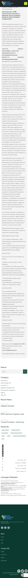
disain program (5, 430)
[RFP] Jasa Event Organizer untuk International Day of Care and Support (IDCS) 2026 (13, 489)
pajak (3, 436)
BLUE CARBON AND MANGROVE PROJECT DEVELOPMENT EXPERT (14, 487)
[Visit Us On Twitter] (22, 571)
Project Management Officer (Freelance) (9, 481)
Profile (2, 551)
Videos (2, 557)
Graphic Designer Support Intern (8, 480)
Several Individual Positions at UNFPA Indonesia (11, 494)
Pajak (2, 392)
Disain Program (5, 383)
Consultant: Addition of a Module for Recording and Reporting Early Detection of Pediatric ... (12, 484)
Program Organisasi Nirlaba (19, 436)
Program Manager (5, 493)
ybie (3, 438)
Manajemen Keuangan (6, 387)
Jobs (2, 385)
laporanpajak (5, 433)
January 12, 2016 (13, 7)
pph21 (8, 436)
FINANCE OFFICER (7, 406)
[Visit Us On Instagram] (22, 575)
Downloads (4, 560)
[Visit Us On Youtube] (26, 571)
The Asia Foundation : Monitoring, (12, 422)
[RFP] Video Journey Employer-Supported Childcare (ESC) (13, 496)
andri (5, 7)
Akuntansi (3, 380)
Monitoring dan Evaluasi (7, 390)
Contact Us (4, 554)
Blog (2, 540)
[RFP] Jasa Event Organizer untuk (12, 414)
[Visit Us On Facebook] (19, 571)
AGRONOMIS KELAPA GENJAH (7, 485)
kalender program (16, 430)
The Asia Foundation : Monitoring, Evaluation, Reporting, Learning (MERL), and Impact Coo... (13, 490)
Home (2, 537)
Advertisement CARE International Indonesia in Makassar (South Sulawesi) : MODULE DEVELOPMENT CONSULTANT (11, 15)
